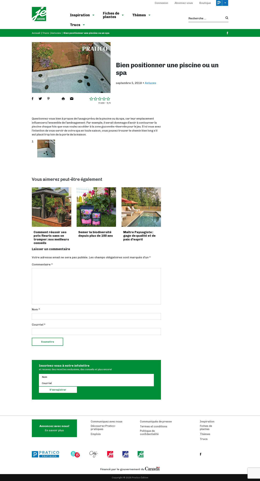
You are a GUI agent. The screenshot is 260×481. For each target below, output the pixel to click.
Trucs (75, 25)
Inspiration (80, 15)
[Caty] (94, 454)
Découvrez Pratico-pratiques (103, 427)
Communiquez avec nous (106, 421)
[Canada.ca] (152, 468)
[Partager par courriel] (71, 98)
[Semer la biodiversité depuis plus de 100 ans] (96, 207)
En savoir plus (54, 428)
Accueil (36, 33)
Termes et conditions (153, 426)
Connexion (161, 3)
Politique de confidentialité (149, 432)
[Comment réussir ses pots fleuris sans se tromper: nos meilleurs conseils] (51, 207)
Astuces (56, 33)
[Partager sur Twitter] (40, 98)
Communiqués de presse (156, 421)
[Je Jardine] (47, 14)
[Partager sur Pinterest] (48, 98)
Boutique (205, 3)
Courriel (38, 324)
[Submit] (225, 18)
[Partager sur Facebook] (32, 98)
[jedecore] (125, 454)
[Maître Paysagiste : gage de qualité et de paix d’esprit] (141, 207)
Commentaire (42, 264)
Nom (36, 309)
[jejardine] (141, 454)
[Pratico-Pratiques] (47, 454)
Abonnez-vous (184, 3)
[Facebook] (227, 33)
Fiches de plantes (111, 15)
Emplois (96, 434)
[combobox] (206, 18)
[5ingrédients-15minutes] (76, 454)
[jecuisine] (110, 454)
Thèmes (139, 15)
